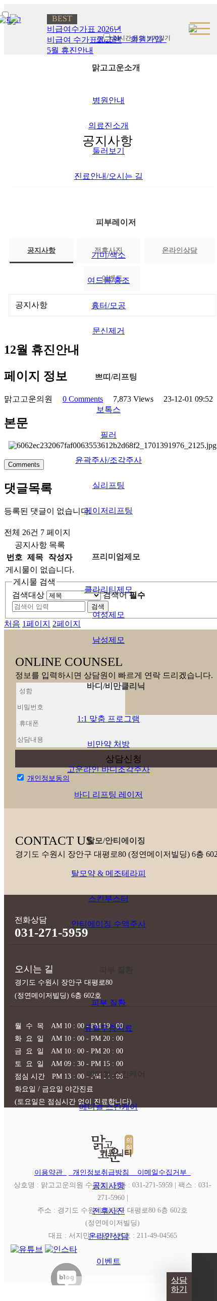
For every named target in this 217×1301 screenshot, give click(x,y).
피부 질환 (108, 1002)
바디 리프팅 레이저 (108, 794)
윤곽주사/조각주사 (108, 460)
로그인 (107, 39)
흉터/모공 (108, 305)
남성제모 (108, 640)
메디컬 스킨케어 (108, 1106)
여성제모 (108, 614)
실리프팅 (108, 485)
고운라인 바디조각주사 (108, 769)
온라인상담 (108, 1236)
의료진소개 (108, 125)
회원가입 (145, 39)
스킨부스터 (108, 898)
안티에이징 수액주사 (108, 924)
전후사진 (108, 1211)
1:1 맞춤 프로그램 (108, 718)
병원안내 (108, 100)
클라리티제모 (108, 589)
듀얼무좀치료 (108, 1028)
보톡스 (108, 409)
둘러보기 (108, 151)
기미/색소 (108, 255)
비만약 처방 (108, 744)
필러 (108, 434)
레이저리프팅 (108, 510)
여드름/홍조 (108, 280)
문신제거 (108, 330)
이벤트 (108, 1261)
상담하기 (179, 1284)
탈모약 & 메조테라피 (108, 873)
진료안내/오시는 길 (108, 176)
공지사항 (108, 1185)
